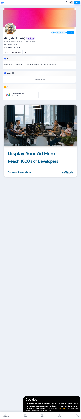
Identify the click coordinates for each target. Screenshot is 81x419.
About (9, 59)
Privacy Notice (62, 408)
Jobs (9, 73)
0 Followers (8, 47)
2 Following (16, 47)
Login (77, 2)
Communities (12, 87)
